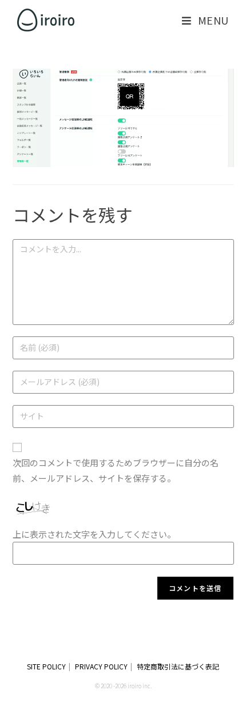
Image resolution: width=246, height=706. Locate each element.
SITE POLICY (46, 666)
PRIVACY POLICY (101, 666)
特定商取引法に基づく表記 (178, 666)
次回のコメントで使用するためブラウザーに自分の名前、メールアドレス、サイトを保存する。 (116, 470)
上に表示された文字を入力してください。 (94, 534)
